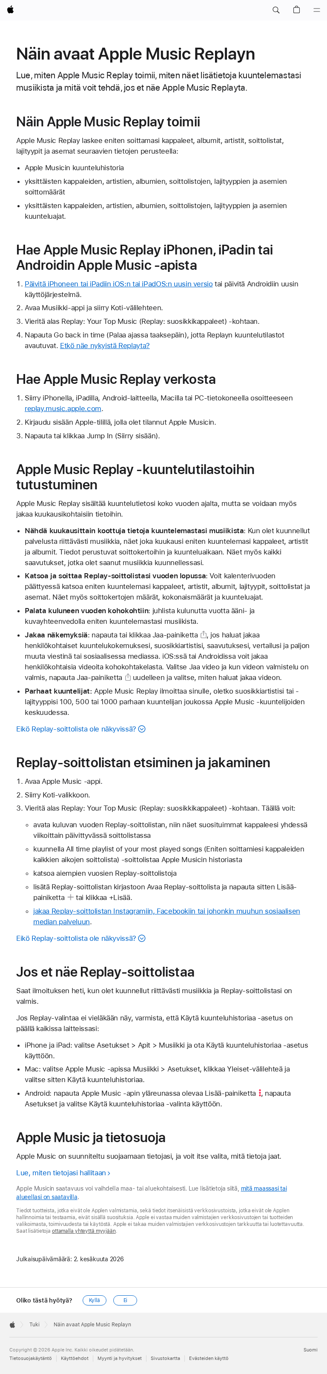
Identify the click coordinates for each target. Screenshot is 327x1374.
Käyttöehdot (75, 1358)
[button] (276, 10)
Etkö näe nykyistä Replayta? (105, 345)
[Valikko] (317, 10)
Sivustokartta (165, 1358)
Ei (125, 1300)
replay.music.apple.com (63, 408)
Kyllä (94, 1300)
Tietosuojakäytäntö (30, 1358)
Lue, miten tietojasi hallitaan (61, 1172)
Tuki (34, 1325)
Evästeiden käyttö (209, 1358)
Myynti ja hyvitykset (120, 1358)
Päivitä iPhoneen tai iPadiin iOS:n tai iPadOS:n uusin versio (119, 284)
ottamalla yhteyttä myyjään (84, 1231)
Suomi (311, 1350)
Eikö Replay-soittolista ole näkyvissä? (76, 729)
